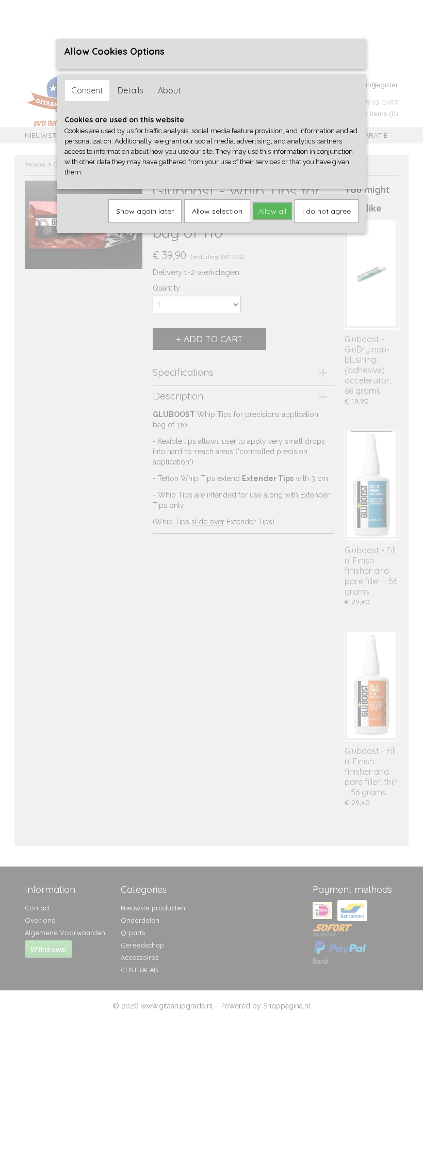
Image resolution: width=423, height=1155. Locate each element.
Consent (87, 90)
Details (130, 90)
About (169, 90)
